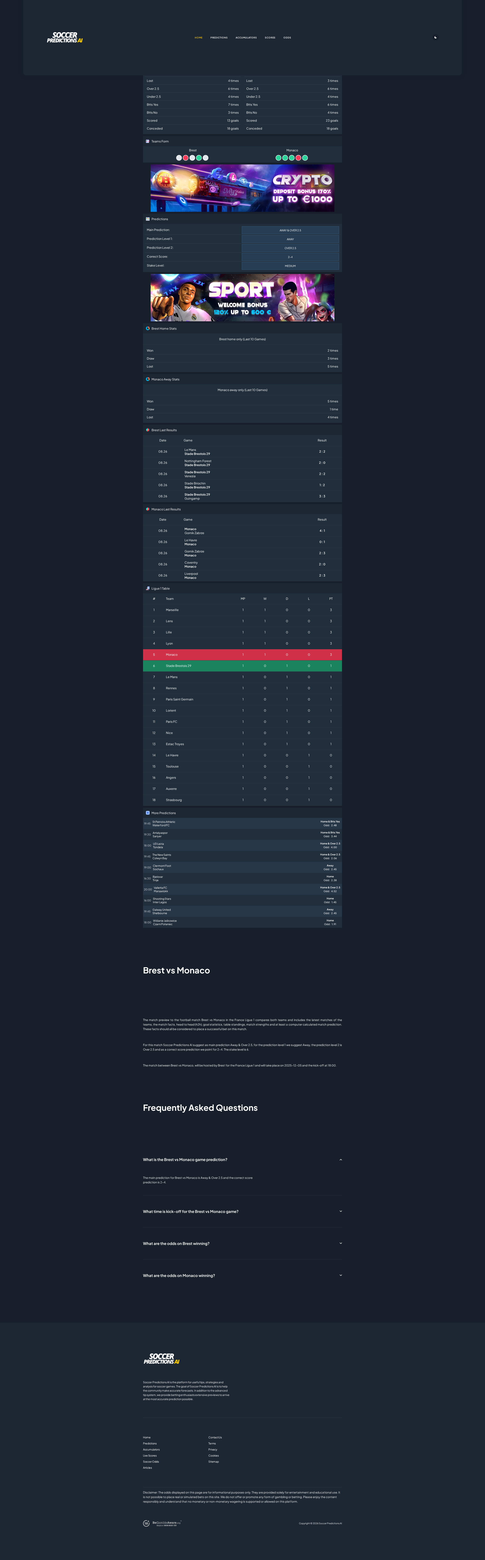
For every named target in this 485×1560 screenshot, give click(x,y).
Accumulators (151, 1449)
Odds (287, 37)
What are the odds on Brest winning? (176, 1243)
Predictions (150, 1443)
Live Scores (150, 1455)
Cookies (213, 1455)
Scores (270, 37)
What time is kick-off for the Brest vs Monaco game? (191, 1211)
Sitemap (213, 1461)
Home (147, 1437)
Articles (147, 1467)
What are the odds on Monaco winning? (179, 1275)
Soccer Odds (151, 1461)
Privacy (212, 1449)
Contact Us (215, 1437)
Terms (212, 1443)
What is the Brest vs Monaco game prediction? (185, 1159)
